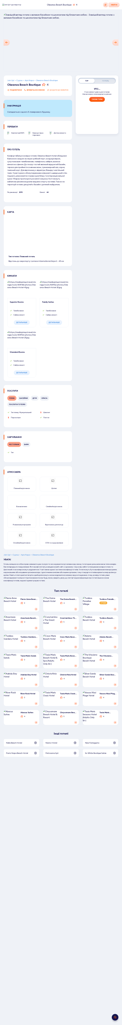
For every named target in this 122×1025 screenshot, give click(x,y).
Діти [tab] (35, 398)
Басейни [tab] (23, 398)
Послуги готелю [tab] (17, 404)
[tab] (86, 81)
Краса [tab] (44, 398)
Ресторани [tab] (14, 444)
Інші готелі (61, 733)
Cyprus (19, 80)
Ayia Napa (29, 80)
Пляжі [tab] (12, 398)
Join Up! (10, 80)
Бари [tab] (26, 444)
